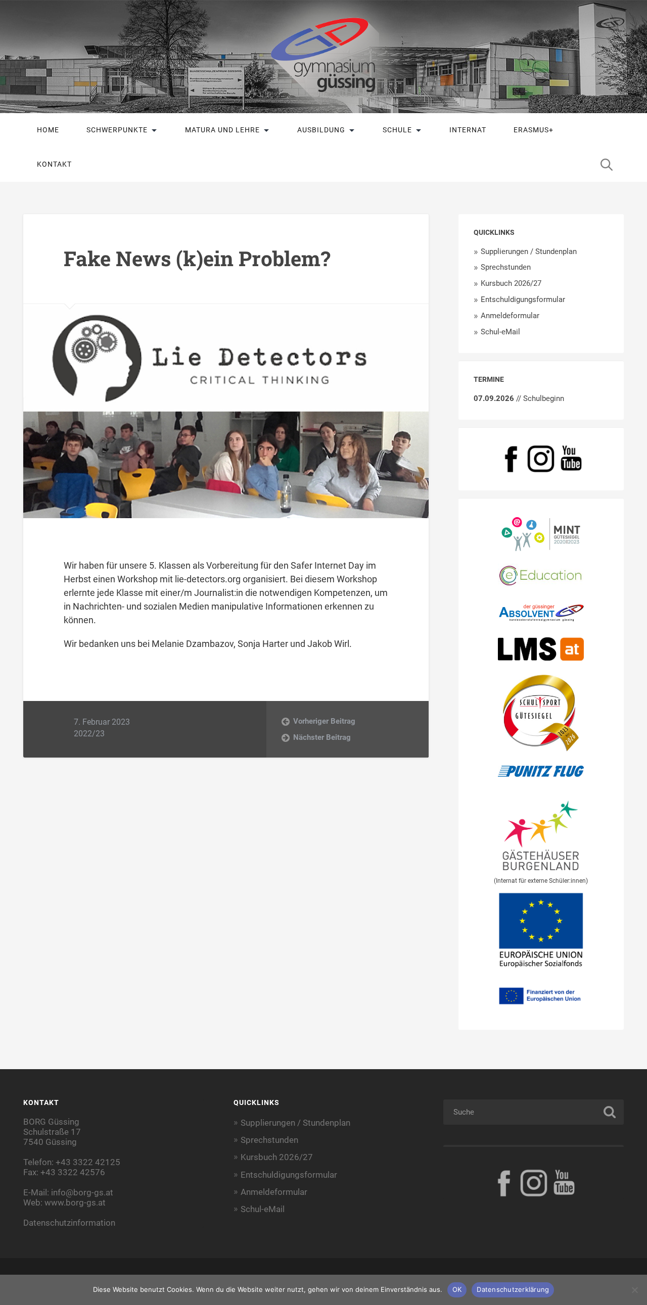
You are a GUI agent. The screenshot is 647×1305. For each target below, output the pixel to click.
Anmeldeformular (510, 315)
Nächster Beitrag (322, 737)
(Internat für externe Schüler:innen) (541, 880)
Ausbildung (321, 130)
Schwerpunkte (117, 130)
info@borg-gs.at (82, 1192)
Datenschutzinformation (69, 1223)
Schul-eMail (500, 331)
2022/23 (89, 733)
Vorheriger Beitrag (324, 721)
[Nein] (634, 1290)
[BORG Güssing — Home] (323, 56)
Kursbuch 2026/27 (511, 283)
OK (457, 1289)
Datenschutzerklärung (513, 1289)
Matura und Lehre (222, 130)
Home (48, 130)
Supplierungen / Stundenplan (529, 251)
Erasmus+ (533, 130)
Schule (397, 130)
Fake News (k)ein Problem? (197, 258)
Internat (467, 130)
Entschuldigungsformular (523, 299)
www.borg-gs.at (75, 1202)
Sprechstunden (506, 267)
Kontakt (54, 164)
